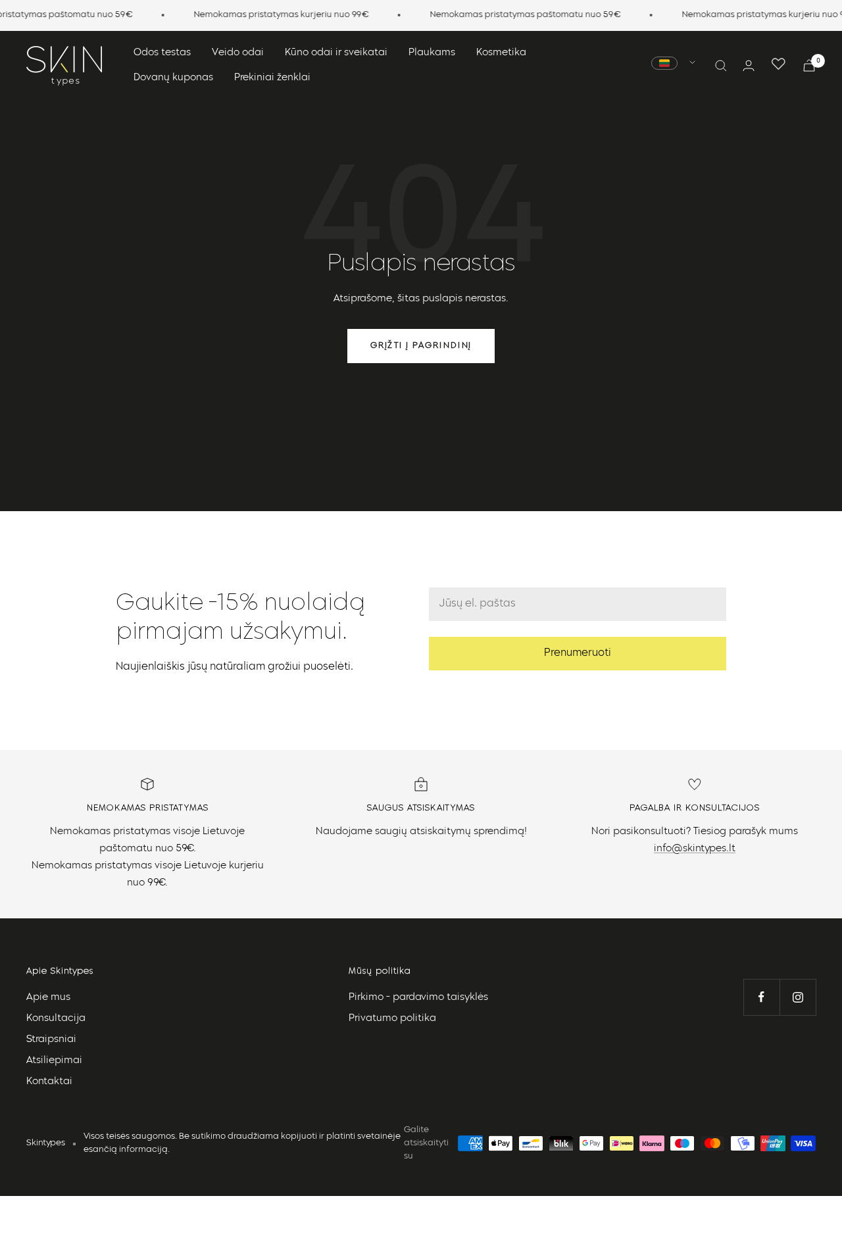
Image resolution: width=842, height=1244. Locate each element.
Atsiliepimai (54, 1061)
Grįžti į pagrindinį (421, 345)
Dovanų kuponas (173, 78)
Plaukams (432, 53)
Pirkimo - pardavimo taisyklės (418, 998)
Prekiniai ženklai (272, 78)
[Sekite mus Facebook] (761, 997)
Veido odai (238, 53)
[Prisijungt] (749, 65)
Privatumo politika (392, 1019)
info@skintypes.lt (694, 849)
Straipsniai (51, 1040)
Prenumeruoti (577, 653)
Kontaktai (49, 1082)
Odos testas (162, 53)
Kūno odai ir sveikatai (336, 53)
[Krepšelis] (809, 65)
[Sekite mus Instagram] (798, 997)
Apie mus (48, 998)
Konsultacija (56, 1019)
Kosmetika (501, 53)
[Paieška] (721, 66)
